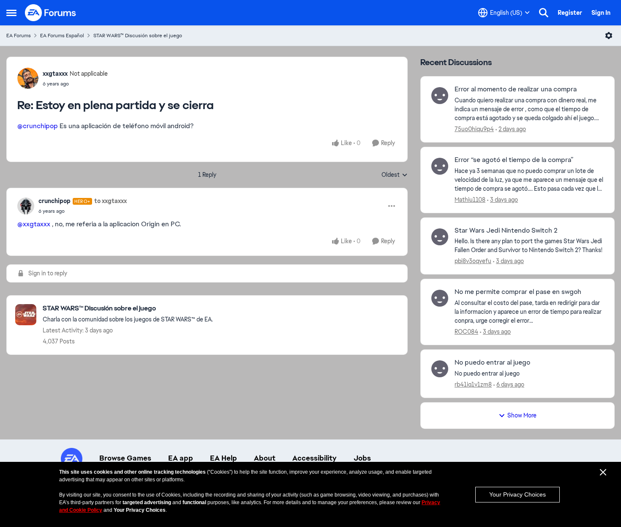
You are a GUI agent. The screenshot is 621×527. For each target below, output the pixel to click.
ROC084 (466, 331)
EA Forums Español (62, 35)
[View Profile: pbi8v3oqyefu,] (439, 236)
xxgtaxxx (55, 73)
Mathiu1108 (470, 199)
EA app (180, 458)
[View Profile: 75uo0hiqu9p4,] (439, 95)
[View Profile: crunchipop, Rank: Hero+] (25, 206)
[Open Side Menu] (11, 12)
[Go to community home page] (50, 12)
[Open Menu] (609, 35)
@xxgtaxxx (33, 224)
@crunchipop (37, 125)
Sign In (600, 12)
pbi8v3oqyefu (473, 261)
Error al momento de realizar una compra (516, 89)
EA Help (223, 458)
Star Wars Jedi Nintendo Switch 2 (506, 230)
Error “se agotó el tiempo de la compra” (514, 160)
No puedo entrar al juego (492, 362)
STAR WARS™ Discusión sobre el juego (137, 35)
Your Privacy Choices (517, 494)
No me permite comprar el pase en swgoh (518, 292)
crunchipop (54, 201)
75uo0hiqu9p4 (474, 129)
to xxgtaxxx (110, 201)
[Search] (544, 13)
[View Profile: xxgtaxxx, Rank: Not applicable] (27, 78)
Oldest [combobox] (394, 175)
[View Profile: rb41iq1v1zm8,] (439, 368)
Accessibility (314, 458)
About (264, 458)
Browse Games (125, 458)
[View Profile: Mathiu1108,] (439, 166)
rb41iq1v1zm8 (473, 384)
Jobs (362, 458)
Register (570, 12)
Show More (522, 415)
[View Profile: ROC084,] (439, 298)
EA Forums (18, 35)
